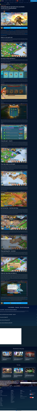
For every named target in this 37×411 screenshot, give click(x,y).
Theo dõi (34, 369)
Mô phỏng (1, 390)
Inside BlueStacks (16, 2)
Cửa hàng (1, 379)
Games (8, 2)
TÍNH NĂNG (12, 377)
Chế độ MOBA (12, 379)
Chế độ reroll (12, 384)
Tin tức (25, 2)
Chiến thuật (1, 391)
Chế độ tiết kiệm (12, 382)
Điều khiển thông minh (13, 383)
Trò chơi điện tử (1, 387)
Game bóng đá (1, 392)
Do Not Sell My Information (14, 395)
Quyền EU (11, 395)
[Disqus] (11, 323)
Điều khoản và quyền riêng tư (2, 395)
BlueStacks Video (31, 2)
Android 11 (1, 381)
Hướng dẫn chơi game (30, 30)
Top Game (1, 385)
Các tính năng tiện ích (13, 388)
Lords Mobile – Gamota (8, 4)
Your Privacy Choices (19, 397)
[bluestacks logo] (2, 0)
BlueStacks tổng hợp (21, 2)
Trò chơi (1, 384)
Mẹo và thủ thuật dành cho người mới (12, 34)
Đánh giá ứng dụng (11, 2)
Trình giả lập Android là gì (22, 384)
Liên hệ (21, 379)
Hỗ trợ (30, 377)
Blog (2, 4)
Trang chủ (5, 2)
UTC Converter (12, 389)
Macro (11, 381)
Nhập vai (1, 389)
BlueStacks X (30, 67)
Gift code (27, 2)
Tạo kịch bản (12, 386)
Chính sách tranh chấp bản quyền (7, 395)
